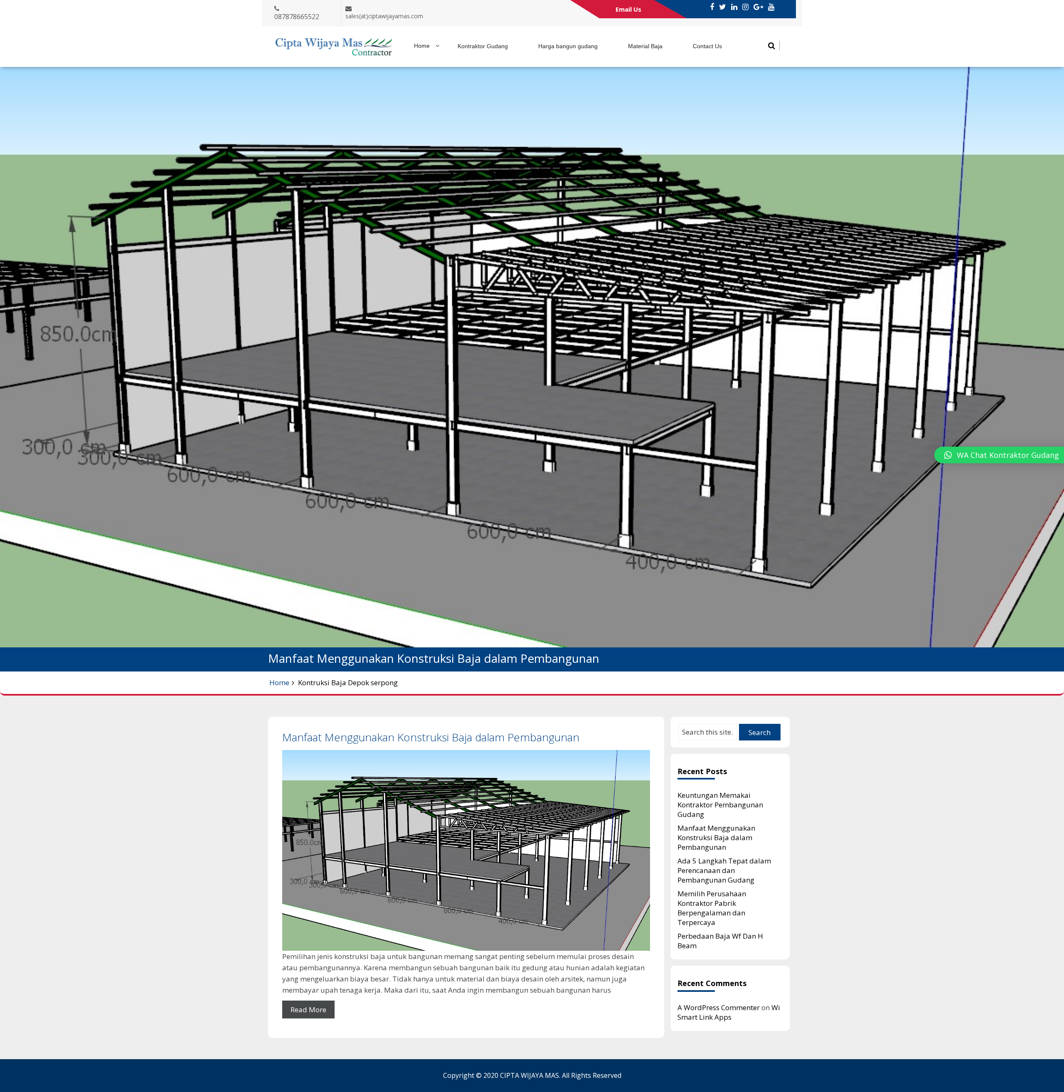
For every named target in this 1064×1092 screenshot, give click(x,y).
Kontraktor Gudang (483, 46)
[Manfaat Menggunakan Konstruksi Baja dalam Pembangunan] (466, 850)
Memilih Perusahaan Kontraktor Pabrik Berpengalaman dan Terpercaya (711, 908)
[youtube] (771, 7)
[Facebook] (712, 7)
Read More (308, 1009)
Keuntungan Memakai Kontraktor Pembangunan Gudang (720, 804)
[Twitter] (722, 7)
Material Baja (645, 46)
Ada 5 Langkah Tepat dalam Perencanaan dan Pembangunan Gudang (724, 870)
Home (422, 45)
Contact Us (707, 46)
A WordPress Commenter (718, 1007)
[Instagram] (745, 7)
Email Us (628, 9)
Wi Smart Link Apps (728, 1012)
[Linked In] (734, 7)
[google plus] (758, 7)
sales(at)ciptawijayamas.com (384, 16)
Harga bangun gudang (568, 46)
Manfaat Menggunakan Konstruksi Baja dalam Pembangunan (430, 737)
